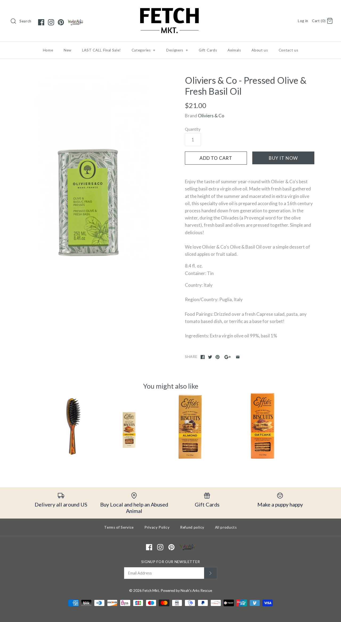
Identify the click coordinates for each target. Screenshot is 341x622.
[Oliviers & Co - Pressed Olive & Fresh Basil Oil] (91, 167)
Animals (234, 50)
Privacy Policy (157, 527)
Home (48, 50)
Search (25, 21)
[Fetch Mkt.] (170, 9)
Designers (177, 50)
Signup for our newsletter (170, 562)
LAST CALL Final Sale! (101, 50)
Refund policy (192, 527)
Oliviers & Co (211, 115)
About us (259, 50)
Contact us (288, 50)
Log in (303, 21)
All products (226, 527)
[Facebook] (41, 22)
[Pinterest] (61, 22)
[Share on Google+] (227, 357)
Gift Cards (208, 50)
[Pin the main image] (218, 357)
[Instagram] (51, 22)
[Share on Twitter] (210, 357)
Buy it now (283, 158)
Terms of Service (119, 527)
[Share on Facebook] (203, 357)
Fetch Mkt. (151, 590)
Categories (144, 50)
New (67, 50)
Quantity (193, 129)
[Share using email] (238, 357)
